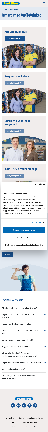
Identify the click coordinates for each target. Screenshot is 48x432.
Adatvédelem (10, 418)
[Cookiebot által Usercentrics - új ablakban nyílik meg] (35, 185)
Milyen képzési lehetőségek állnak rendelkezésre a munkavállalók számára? (19, 354)
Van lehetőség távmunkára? (13, 369)
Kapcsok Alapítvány (30, 422)
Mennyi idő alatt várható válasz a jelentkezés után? (20, 331)
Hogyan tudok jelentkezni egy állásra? (17, 324)
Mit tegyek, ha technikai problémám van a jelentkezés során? (19, 377)
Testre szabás (22, 237)
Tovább (7, 254)
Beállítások (36, 222)
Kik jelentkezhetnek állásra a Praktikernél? (19, 308)
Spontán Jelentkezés (35, 418)
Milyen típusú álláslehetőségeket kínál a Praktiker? (18, 315)
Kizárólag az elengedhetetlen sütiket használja (24, 245)
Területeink (14, 10)
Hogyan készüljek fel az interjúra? (16, 346)
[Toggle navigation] (44, 3)
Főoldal (4, 10)
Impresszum (14, 422)
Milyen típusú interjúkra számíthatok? (17, 340)
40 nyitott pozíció (14, 38)
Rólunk (21, 418)
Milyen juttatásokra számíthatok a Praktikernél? (22, 362)
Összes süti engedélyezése (24, 230)
